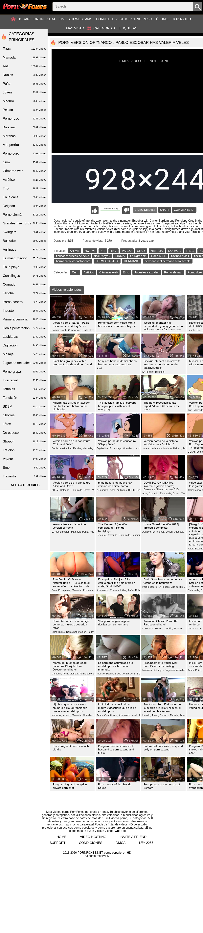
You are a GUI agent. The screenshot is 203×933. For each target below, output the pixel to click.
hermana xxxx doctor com (73, 261)
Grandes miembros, (133, 448)
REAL (190, 250)
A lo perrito (24, 145)
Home (61, 837)
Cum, (54, 590)
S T (103, 250)
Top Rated (181, 19)
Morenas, (160, 628)
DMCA (120, 843)
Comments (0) (184, 209)
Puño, (85, 531)
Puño (24, 84)
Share (164, 209)
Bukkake (24, 241)
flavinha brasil (180, 256)
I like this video (95, 210)
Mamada (24, 57)
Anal (99, 368)
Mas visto (75, 28)
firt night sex (138, 256)
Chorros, (114, 590)
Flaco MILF (158, 256)
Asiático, (146, 531)
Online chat (45, 19)
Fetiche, (192, 330)
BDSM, (191, 451)
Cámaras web (108, 272)
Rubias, (94, 531)
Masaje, (174, 715)
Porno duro (24, 153)
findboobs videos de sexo (72, 256)
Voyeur (24, 459)
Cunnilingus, (75, 330)
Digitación (24, 345)
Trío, (190, 410)
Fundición (24, 398)
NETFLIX (157, 250)
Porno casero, (149, 587)
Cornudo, (154, 493)
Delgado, (65, 490)
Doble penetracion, (62, 448)
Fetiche (24, 293)
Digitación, (102, 448)
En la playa (24, 267)
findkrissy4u (102, 256)
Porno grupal (24, 371)
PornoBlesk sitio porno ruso (124, 19)
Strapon (24, 441)
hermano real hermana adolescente (168, 261)
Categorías (104, 28)
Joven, (145, 448)
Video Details (145, 209)
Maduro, (167, 448)
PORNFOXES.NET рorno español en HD (104, 852)
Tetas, (191, 670)
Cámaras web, (59, 330)
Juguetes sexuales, (184, 531)
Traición (24, 450)
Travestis (24, 476)
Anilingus (24, 249)
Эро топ (120, 830)
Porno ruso (24, 118)
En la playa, (89, 330)
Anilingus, (122, 490)
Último (162, 19)
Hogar (23, 19)
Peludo (24, 110)
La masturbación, (61, 531)
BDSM (24, 406)
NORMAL (174, 250)
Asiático (89, 272)
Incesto (24, 311)
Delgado (24, 206)
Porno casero (24, 302)
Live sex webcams (75, 19)
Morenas (24, 136)
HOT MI (90, 250)
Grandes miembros (24, 223)
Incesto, (101, 673)
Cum (75, 272)
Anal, (113, 490)
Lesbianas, (156, 448)
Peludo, (177, 448)
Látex (24, 424)
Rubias (139, 590)
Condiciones (90, 843)
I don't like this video (126, 210)
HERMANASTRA (107, 261)
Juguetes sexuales (146, 272)
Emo (126, 272)
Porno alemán (173, 272)
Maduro (24, 101)
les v (113, 250)
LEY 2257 (146, 843)
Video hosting (93, 837)
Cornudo (24, 284)
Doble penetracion (24, 328)
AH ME (74, 250)
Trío (24, 188)
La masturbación (24, 258)
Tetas (24, 49)
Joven (24, 92)
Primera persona (24, 319)
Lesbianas (24, 337)
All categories (25, 485)
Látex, (123, 590)
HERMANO (131, 261)
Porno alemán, (91, 590)
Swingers (179, 628)
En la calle (24, 197)
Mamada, (88, 448)
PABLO (127, 250)
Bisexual (160, 371)
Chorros (24, 415)
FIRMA (120, 256)
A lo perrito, (103, 490)
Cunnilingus (24, 276)
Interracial (24, 380)
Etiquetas (128, 28)
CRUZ (141, 250)
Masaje (24, 354)
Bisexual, (102, 535)
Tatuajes (24, 389)
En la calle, (148, 371)
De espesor (24, 433)
